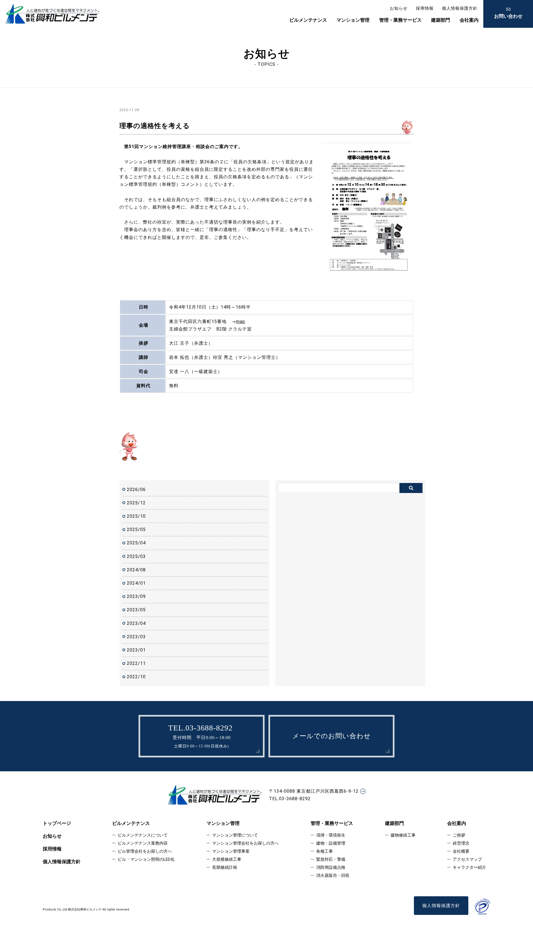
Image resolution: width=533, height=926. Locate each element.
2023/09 (136, 596)
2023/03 (136, 636)
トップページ (57, 823)
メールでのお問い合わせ (331, 736)
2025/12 (136, 502)
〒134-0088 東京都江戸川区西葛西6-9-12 (314, 791)
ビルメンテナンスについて (143, 835)
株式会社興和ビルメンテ (85, 909)
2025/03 (136, 556)
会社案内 (469, 20)
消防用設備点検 (330, 867)
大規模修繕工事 (226, 859)
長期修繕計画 (224, 867)
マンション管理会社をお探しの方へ (245, 843)
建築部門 (440, 20)
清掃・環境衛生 (330, 835)
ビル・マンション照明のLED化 (146, 859)
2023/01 (136, 650)
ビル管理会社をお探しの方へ (145, 851)
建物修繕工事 (403, 835)
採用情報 (425, 8)
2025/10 (136, 516)
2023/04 (136, 623)
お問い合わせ (508, 16)
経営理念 (461, 843)
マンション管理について (235, 835)
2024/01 (136, 583)
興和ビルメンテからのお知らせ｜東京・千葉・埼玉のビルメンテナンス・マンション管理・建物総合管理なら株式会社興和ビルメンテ (52, 14)
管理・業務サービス (400, 20)
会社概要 (461, 851)
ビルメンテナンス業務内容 (143, 843)
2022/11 (136, 663)
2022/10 (136, 676)
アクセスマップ (467, 859)
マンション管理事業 (231, 851)
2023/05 (136, 609)
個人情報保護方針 (459, 8)
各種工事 (324, 851)
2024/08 (136, 569)
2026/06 (136, 489)
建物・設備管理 (330, 843)
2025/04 (136, 542)
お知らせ (399, 8)
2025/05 (136, 529)
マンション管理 (352, 20)
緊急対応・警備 (330, 859)
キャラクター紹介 (469, 867)
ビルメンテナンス (308, 20)
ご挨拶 (459, 835)
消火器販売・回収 (333, 875)
